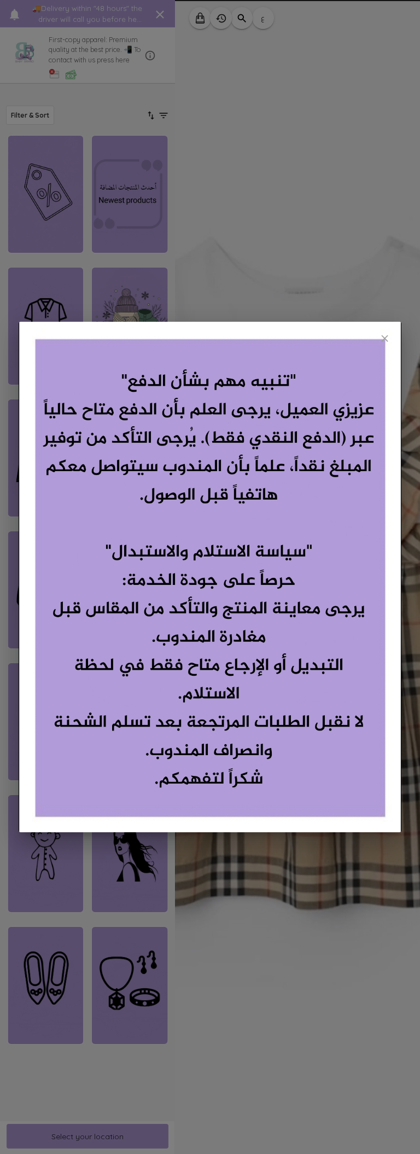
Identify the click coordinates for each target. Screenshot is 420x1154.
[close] (384, 338)
